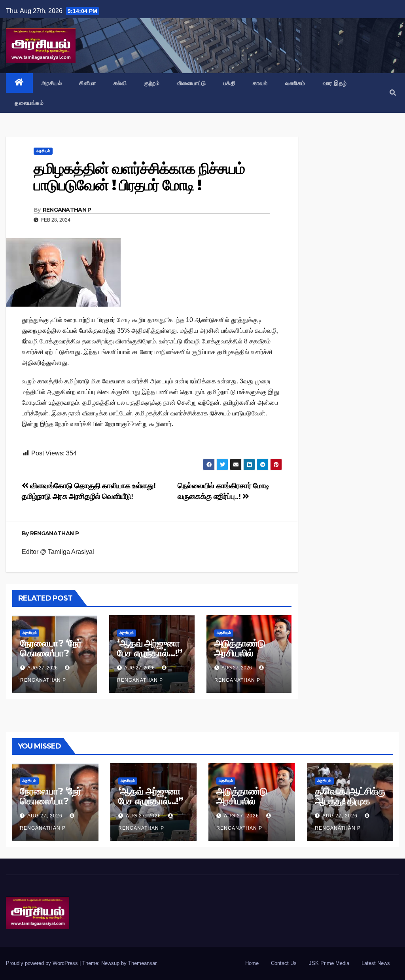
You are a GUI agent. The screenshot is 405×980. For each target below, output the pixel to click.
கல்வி (120, 83)
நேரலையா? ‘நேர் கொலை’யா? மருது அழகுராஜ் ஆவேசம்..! (50, 658)
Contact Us (284, 963)
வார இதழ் (335, 83)
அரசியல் (52, 83)
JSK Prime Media (329, 963)
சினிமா (87, 83)
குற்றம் (151, 83)
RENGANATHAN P (67, 209)
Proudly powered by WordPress (42, 963)
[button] (393, 92)
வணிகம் (295, 83)
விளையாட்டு (191, 83)
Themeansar (142, 963)
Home (252, 963)
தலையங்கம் (29, 102)
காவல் (260, 83)
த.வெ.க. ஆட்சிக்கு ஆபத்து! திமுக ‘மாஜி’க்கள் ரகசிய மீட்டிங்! (350, 805)
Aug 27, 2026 (44, 816)
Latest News (375, 963)
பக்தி (229, 83)
